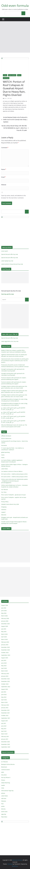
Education (4, 775)
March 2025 (4, 634)
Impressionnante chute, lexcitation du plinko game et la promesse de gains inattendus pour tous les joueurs (14, 360)
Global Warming (12, 75)
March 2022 (4, 702)
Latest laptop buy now (7, 261)
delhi (2, 772)
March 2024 (4, 639)
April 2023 (4, 668)
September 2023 (5, 655)
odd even (3, 798)
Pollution (3, 801)
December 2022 (5, 679)
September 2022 (5, 686)
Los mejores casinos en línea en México (11, 471)
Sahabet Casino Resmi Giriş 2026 (10, 504)
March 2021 (4, 734)
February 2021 (5, 736)
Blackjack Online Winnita (8, 764)
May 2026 (3, 613)
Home (2, 455)
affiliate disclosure (6, 436)
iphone (3, 793)
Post (2, 803)
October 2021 (4, 715)
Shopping (3, 507)
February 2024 (5, 642)
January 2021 (4, 739)
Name (3, 169)
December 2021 (5, 710)
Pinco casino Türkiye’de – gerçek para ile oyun (13, 495)
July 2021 (3, 723)
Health (19, 75)
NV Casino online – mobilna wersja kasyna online (14, 474)
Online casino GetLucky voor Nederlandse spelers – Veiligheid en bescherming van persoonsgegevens (14, 480)
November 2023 (5, 650)
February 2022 (5, 705)
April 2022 (4, 699)
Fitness (5, 75)
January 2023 (4, 676)
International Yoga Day (7, 790)
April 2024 (4, 637)
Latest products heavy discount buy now (12, 264)
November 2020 (5, 744)
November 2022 (5, 681)
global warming (5, 452)
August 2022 (4, 689)
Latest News (6, 78)
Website (3, 185)
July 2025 (3, 629)
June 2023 (4, 663)
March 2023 (4, 671)
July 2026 (3, 608)
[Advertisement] (15, 37)
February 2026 (5, 618)
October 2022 (4, 684)
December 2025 (5, 623)
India (2, 788)
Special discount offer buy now (9, 254)
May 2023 (3, 665)
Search (23, 13)
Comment (4, 147)
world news (4, 811)
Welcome (3, 515)
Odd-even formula (15, 5)
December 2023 (5, 647)
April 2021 (4, 731)
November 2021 (5, 713)
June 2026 (4, 610)
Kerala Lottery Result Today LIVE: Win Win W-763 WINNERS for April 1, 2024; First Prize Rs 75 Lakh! (14, 128)
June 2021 (4, 726)
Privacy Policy (4, 501)
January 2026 (4, 621)
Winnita (3, 809)
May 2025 (3, 631)
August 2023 (4, 658)
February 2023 (5, 673)
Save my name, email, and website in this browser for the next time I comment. (13, 197)
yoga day (3, 814)
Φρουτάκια (4, 817)
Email (3, 177)
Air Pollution (4, 761)
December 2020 (5, 741)
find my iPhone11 (6, 777)
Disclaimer (4, 445)
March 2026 (4, 616)
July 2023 (3, 660)
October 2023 (4, 652)
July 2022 (3, 692)
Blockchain (4, 767)
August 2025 (4, 626)
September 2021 (5, 718)
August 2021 (4, 720)
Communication (5, 769)
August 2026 (4, 605)
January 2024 (4, 644)
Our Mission (4, 489)
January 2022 (4, 707)
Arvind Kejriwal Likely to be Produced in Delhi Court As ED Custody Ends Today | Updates (15, 119)
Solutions (3, 509)
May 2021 (3, 728)
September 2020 (5, 747)
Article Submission (6, 438)
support (3, 512)
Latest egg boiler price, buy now (9, 341)
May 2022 (3, 697)
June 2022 (4, 694)
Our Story (3, 492)
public (3, 806)
